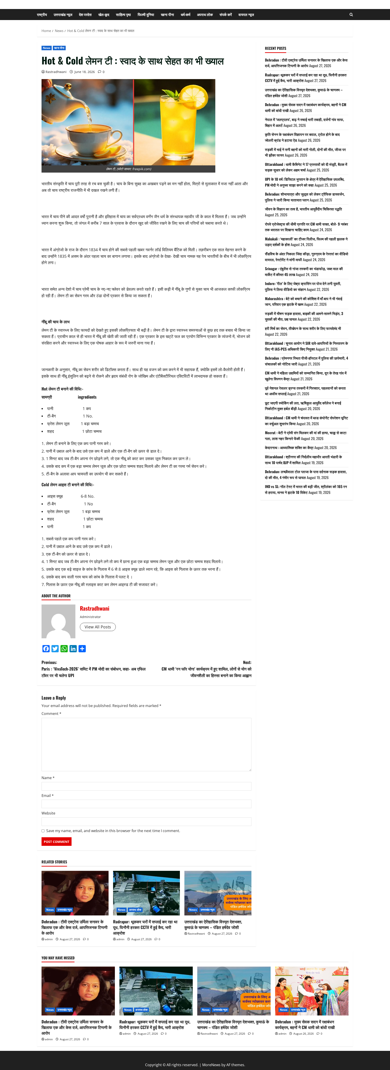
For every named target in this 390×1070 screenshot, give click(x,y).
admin (49, 939)
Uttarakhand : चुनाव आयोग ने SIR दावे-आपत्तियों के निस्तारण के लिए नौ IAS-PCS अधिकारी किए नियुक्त (306, 346)
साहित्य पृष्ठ (123, 14)
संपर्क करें (226, 14)
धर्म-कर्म (185, 14)
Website (48, 813)
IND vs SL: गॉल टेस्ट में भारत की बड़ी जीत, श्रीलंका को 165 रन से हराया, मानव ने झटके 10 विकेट (306, 489)
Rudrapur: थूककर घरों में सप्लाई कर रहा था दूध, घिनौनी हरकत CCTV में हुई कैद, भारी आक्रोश (145, 927)
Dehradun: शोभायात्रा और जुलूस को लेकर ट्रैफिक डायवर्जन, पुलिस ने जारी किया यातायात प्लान (305, 197)
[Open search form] (351, 14)
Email (48, 795)
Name (48, 777)
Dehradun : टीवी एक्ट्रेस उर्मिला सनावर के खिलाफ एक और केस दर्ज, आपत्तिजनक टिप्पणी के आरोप (74, 927)
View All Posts (98, 627)
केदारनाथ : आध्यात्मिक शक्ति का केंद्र (289, 447)
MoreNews (211, 1064)
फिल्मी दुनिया (146, 14)
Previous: (94, 668)
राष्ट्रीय (42, 14)
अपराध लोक (205, 14)
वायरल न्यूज (246, 14)
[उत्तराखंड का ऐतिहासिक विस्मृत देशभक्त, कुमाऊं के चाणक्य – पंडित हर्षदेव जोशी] (217, 893)
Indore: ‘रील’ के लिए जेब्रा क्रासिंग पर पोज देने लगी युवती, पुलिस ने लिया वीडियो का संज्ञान (303, 286)
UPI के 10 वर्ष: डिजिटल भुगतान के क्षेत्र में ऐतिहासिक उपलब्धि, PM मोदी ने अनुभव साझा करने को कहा (304, 182)
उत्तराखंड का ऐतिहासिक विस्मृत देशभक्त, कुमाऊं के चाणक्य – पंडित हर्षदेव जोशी (213, 924)
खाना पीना (167, 14)
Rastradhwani (56, 72)
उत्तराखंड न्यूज (63, 14)
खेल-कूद (103, 14)
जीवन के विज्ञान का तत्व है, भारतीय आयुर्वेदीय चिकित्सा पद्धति (303, 209)
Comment (51, 713)
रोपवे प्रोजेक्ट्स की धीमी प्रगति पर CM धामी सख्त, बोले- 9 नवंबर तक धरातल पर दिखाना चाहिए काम (306, 226)
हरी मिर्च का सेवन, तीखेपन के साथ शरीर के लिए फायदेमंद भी (303, 328)
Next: (206, 668)
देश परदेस (85, 14)
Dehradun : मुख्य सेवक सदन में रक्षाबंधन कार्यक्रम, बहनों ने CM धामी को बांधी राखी (305, 1024)
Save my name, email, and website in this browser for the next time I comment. (113, 830)
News (46, 48)
